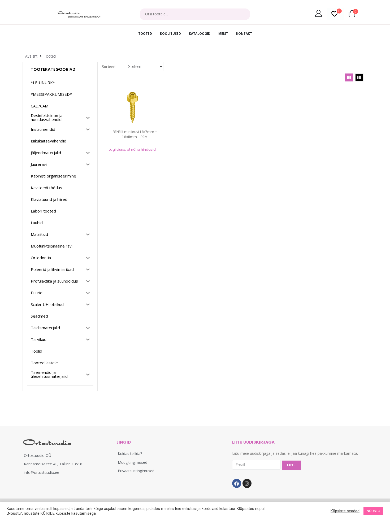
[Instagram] (247, 483)
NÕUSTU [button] (373, 511)
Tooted (50, 56)
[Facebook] (236, 483)
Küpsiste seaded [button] (345, 511)
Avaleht (31, 56)
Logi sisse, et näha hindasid (132, 149)
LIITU (291, 465)
